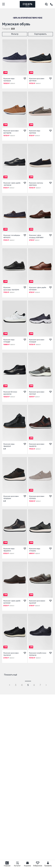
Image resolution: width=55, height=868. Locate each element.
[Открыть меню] (3, 4)
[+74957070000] (51, 4)
